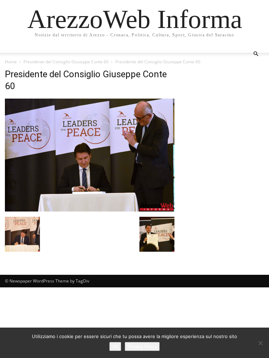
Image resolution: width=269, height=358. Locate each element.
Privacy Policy (142, 346)
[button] (255, 54)
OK (115, 346)
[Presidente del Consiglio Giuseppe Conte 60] (89, 210)
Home (11, 62)
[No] (260, 342)
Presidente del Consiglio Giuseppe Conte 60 (66, 62)
